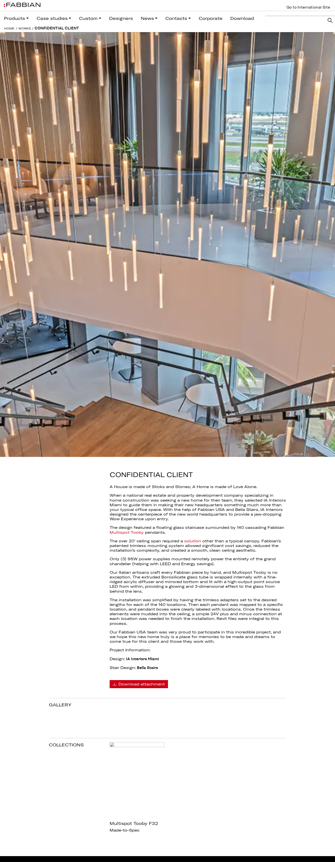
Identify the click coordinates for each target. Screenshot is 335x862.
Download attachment (141, 684)
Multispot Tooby (127, 532)
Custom (88, 18)
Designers (121, 18)
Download (242, 18)
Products (14, 18)
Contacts (176, 18)
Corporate (210, 18)
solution (192, 540)
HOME (9, 28)
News (147, 18)
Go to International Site (308, 7)
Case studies (52, 18)
